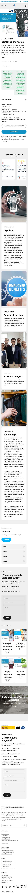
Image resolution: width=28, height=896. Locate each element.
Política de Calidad (5, 838)
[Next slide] (25, 169)
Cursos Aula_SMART (6, 864)
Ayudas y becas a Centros (7, 850)
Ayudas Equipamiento (6, 853)
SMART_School (4, 875)
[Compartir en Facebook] (8, 62)
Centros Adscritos (5, 837)
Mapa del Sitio (4, 843)
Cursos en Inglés (5, 866)
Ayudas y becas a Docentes (7, 852)
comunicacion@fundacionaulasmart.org (14, 762)
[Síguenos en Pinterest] (14, 887)
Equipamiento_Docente (7, 880)
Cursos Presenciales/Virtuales (8, 868)
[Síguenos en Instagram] (10, 887)
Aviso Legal (4, 840)
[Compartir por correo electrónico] (16, 62)
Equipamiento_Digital (6, 877)
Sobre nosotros (5, 833)
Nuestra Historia (5, 835)
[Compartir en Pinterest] (13, 62)
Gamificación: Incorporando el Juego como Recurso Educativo (15, 177)
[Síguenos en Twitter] (6, 887)
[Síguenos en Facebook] (2, 887)
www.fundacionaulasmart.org (13, 764)
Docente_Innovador (6, 878)
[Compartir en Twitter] (10, 62)
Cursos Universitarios (6, 861)
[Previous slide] (3, 169)
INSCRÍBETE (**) (14, 131)
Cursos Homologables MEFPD (8, 863)
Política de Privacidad (13, 840)
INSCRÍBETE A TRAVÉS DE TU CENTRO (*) (14, 126)
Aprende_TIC (4, 882)
